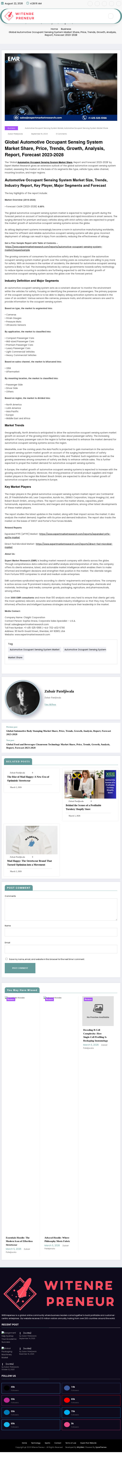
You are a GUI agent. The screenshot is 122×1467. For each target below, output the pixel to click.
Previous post (11, 727)
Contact (57, 1443)
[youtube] (118, 3)
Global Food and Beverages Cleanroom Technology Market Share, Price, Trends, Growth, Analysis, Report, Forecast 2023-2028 (58, 746)
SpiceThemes (101, 1447)
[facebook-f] (90, 3)
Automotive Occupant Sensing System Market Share (86, 128)
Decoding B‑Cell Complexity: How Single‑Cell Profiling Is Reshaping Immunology (56, 1035)
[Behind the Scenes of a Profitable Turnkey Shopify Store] (90, 784)
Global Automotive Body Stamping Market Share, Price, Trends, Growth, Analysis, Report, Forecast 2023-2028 (58, 733)
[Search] (110, 16)
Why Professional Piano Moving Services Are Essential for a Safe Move (96, 1241)
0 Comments (61, 134)
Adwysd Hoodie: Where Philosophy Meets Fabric (18, 1239)
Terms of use (70, 1443)
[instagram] (111, 3)
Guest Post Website (88, 1443)
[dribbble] (104, 3)
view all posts (50, 704)
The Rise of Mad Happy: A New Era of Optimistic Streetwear (28, 778)
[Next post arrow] (115, 746)
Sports (47, 1443)
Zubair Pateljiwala (15, 134)
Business (11, 128)
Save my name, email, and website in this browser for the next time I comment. (47, 959)
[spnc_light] (118, 16)
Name (8, 925)
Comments (10, 896)
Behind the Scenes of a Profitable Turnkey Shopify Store (83, 807)
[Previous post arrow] (115, 731)
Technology (36, 1443)
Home (24, 1443)
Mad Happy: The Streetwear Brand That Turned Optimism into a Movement (29, 863)
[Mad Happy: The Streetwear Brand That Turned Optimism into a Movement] (32, 839)
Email (7, 942)
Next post (10, 740)
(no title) (27, 1333)
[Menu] (102, 16)
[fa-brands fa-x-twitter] (97, 3)
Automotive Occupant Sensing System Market (44, 128)
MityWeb (80, 1447)
